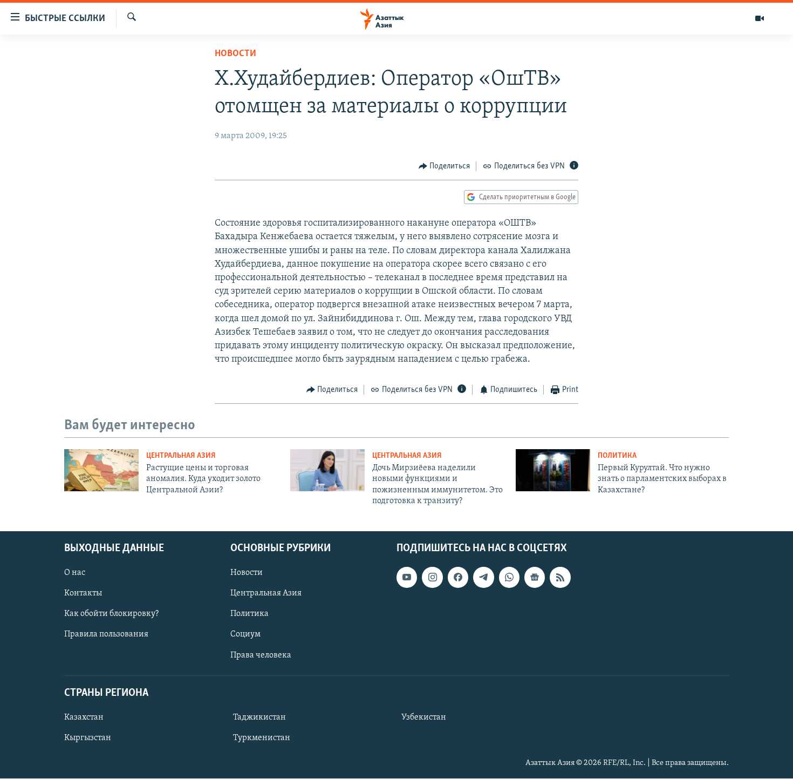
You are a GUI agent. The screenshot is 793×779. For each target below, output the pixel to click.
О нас (74, 573)
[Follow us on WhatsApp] (509, 577)
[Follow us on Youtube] (406, 577)
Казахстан (84, 717)
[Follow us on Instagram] (432, 577)
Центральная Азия (181, 456)
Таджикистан (259, 717)
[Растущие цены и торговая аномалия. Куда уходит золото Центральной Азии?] (101, 470)
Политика (617, 456)
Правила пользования (106, 635)
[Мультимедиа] (759, 18)
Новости (235, 54)
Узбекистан (423, 717)
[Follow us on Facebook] (458, 577)
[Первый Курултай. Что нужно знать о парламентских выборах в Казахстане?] (553, 470)
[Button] (444, 166)
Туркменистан (261, 738)
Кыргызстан (87, 738)
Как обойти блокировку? (111, 614)
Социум (245, 635)
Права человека (260, 655)
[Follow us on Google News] (534, 577)
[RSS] (560, 577)
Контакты (83, 594)
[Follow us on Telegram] (483, 577)
